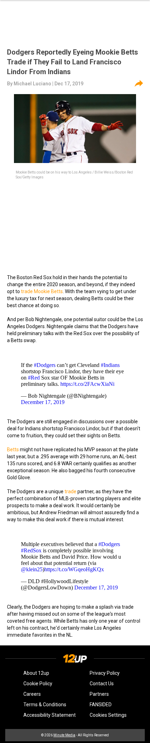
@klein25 (32, 569)
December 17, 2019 (43, 402)
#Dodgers (44, 365)
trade (70, 491)
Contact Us (102, 683)
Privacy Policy (105, 673)
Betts (13, 449)
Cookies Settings (108, 715)
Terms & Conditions (44, 704)
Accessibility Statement (49, 715)
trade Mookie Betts (42, 291)
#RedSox (31, 550)
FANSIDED (101, 704)
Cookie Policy (37, 683)
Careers (32, 694)
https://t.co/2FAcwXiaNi (87, 384)
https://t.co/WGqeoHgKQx (74, 569)
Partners (99, 694)
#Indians (110, 365)
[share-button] (139, 84)
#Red (34, 378)
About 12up (36, 673)
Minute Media (64, 735)
